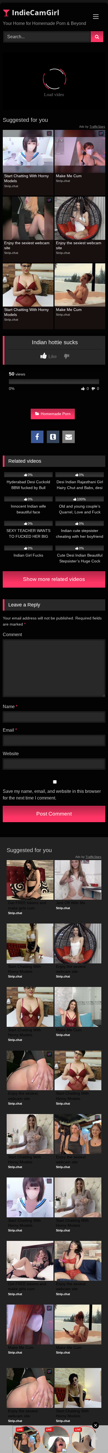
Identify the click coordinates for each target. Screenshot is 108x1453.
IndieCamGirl (34, 12)
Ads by (92, 126)
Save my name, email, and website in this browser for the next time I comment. (52, 794)
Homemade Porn (56, 414)
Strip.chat (11, 186)
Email (10, 730)
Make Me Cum (69, 176)
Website (11, 753)
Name (10, 706)
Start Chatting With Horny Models (27, 178)
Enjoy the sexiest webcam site (27, 245)
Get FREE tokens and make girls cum (27, 905)
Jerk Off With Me (70, 903)
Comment (12, 634)
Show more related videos (54, 579)
